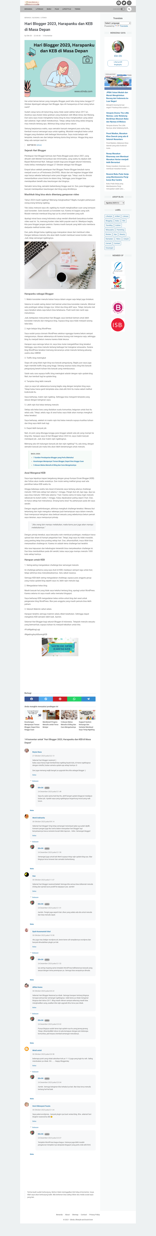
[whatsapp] (74, 699)
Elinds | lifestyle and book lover (81, 1220)
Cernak (108, 243)
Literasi (39, 9)
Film (57, 9)
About (67, 1215)
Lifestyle (66, 9)
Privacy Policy (94, 1215)
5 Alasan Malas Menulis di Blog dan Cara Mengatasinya (54, 465)
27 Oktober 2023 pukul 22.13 (43, 756)
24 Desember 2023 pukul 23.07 (49, 1138)
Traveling (109, 225)
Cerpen (126, 239)
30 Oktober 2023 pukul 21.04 (43, 1110)
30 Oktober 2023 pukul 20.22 (43, 991)
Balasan (35, 781)
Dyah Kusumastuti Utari (41, 931)
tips (115, 234)
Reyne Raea (37, 752)
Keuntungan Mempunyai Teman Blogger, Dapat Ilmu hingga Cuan (58, 461)
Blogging (109, 221)
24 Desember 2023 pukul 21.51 (49, 908)
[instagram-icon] (129, 3)
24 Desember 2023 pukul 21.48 (49, 792)
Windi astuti (37, 1050)
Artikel (117, 216)
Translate (124, 26)
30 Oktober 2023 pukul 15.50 (43, 935)
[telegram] (88, 699)
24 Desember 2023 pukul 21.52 (49, 963)
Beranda (28, 9)
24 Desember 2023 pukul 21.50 (49, 852)
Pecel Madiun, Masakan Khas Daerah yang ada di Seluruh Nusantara (117, 136)
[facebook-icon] (118, 3)
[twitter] (46, 699)
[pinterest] (60, 699)
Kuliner (118, 225)
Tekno (77, 9)
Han (34, 876)
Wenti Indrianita (38, 818)
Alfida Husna (37, 987)
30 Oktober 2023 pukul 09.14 (43, 822)
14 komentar (47, 36)
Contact (84, 1215)
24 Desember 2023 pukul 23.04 (49, 1082)
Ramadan (109, 239)
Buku (49, 9)
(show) (39, 145)
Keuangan (109, 248)
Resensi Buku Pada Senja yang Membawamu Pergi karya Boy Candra (117, 177)
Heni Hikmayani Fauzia (41, 1106)
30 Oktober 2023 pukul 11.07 (43, 880)
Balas (34, 775)
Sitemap (75, 1215)
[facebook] (31, 699)
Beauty (122, 234)
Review (108, 234)
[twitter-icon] (123, 3)
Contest (117, 243)
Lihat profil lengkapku (118, 63)
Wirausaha (110, 230)
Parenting (120, 230)
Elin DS (40, 788)
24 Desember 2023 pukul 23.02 (49, 1024)
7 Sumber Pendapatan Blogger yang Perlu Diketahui (53, 458)
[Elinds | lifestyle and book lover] (33, 3)
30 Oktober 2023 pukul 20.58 (43, 1054)
